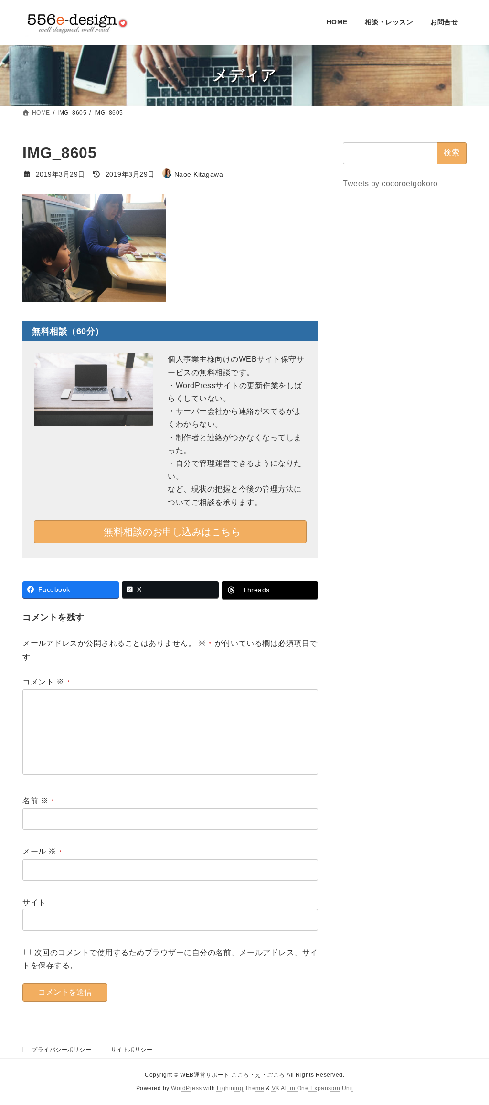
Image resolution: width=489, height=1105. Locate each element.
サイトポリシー (132, 1049)
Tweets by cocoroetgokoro (390, 183)
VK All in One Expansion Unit (312, 1088)
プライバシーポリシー (61, 1049)
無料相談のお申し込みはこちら (172, 531)
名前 (35, 801)
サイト (34, 902)
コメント (43, 682)
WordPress (186, 1088)
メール (39, 852)
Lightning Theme (241, 1088)
